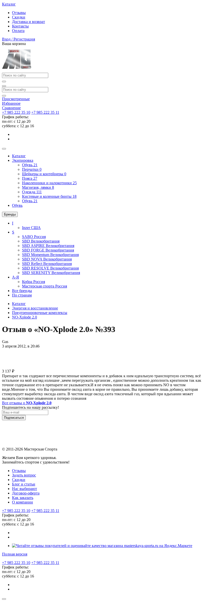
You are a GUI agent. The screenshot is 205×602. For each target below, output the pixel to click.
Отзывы (19, 12)
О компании (22, 502)
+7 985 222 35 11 (45, 112)
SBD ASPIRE (48, 246)
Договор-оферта (26, 493)
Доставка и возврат (28, 22)
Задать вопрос (24, 475)
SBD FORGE (48, 250)
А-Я (15, 277)
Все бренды (22, 290)
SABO (34, 236)
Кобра (33, 282)
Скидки (18, 17)
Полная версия (14, 554)
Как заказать (22, 498)
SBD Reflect (47, 264)
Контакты (20, 26)
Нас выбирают (24, 488)
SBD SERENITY (51, 272)
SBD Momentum (50, 254)
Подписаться (14, 418)
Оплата (18, 30)
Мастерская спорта (44, 286)
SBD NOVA (47, 259)
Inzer (31, 228)
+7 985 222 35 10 (16, 112)
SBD (41, 241)
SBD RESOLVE (50, 268)
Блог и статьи (23, 484)
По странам (22, 295)
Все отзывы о (27, 403)
